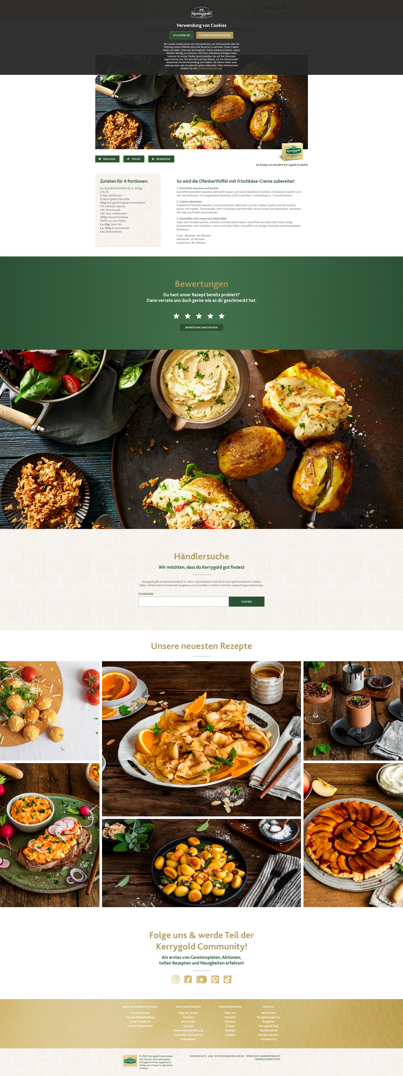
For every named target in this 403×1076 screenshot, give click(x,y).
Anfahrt (230, 1035)
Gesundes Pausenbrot (188, 1035)
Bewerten (163, 159)
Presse (230, 1026)
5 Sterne (224, 316)
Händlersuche (268, 1030)
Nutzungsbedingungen (229, 1056)
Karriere (230, 1021)
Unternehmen (230, 1007)
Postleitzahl (146, 594)
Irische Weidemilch (140, 1026)
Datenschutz (198, 1056)
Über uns (230, 1013)
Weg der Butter (188, 1013)
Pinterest (215, 979)
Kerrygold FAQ (268, 1026)
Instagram (176, 979)
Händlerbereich (268, 1035)
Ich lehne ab (181, 35)
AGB (210, 1056)
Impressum (252, 1056)
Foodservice (268, 1039)
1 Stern (178, 316)
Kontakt (230, 1030)
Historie (230, 1017)
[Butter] (292, 146)
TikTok (227, 979)
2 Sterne (190, 316)
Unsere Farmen (140, 1013)
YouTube (201, 979)
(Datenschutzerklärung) (210, 68)
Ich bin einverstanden (214, 35)
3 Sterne (201, 316)
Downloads (188, 1039)
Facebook (188, 979)
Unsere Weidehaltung (140, 1017)
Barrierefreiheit (270, 1056)
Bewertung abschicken (201, 327)
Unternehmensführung (188, 1030)
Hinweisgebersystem (267, 1059)
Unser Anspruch (140, 1021)
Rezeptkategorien (268, 1017)
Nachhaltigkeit (188, 1007)
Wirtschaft (188, 1021)
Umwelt (188, 1026)
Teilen (136, 159)
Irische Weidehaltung (140, 1007)
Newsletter (268, 1013)
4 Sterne (213, 316)
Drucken (109, 159)
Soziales (188, 1017)
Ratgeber (269, 1021)
